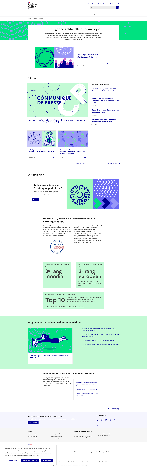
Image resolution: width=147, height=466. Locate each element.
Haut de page (114, 409)
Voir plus (35, 199)
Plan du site (63, 461)
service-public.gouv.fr (89, 452)
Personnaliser (13, 460)
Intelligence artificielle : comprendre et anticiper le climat (41, 151)
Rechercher (117, 7)
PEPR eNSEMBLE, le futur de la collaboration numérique (98, 340)
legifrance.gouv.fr (102, 452)
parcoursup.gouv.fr (32, 436)
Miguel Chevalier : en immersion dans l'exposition (105, 111)
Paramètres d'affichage (104, 461)
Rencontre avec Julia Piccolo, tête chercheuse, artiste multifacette (104, 90)
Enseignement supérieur (60, 14)
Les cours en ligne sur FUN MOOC (86, 389)
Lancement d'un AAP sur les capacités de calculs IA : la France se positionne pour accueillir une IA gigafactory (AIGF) (57, 121)
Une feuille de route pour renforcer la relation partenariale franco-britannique (72, 152)
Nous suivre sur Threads (110, 419)
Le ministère (31, 14)
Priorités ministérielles (44, 14)
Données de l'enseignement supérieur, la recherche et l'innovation (83, 437)
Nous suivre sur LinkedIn (97, 419)
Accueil (29, 18)
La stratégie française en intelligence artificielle (87, 55)
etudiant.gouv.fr (112, 4)
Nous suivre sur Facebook (105, 419)
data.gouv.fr (113, 452)
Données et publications (94, 14)
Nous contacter (91, 461)
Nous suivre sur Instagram (101, 419)
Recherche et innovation (77, 14)
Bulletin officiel (102, 4)
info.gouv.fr (77, 452)
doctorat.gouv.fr (54, 434)
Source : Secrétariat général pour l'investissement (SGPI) (63, 306)
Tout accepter (47, 460)
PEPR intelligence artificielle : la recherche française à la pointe (49, 357)
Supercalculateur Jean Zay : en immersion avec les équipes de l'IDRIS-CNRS (105, 100)
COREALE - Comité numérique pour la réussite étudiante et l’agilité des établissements (87, 384)
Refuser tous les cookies (30, 460)
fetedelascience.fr (55, 439)
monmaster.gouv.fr (32, 439)
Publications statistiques (79, 434)
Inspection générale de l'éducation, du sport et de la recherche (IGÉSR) (108, 434)
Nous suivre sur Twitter (114, 419)
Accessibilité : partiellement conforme (76, 461)
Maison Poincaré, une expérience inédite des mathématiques (103, 120)
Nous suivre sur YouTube (97, 425)
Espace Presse (92, 4)
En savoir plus (81, 163)
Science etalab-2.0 (82, 465)
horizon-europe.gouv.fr (56, 436)
